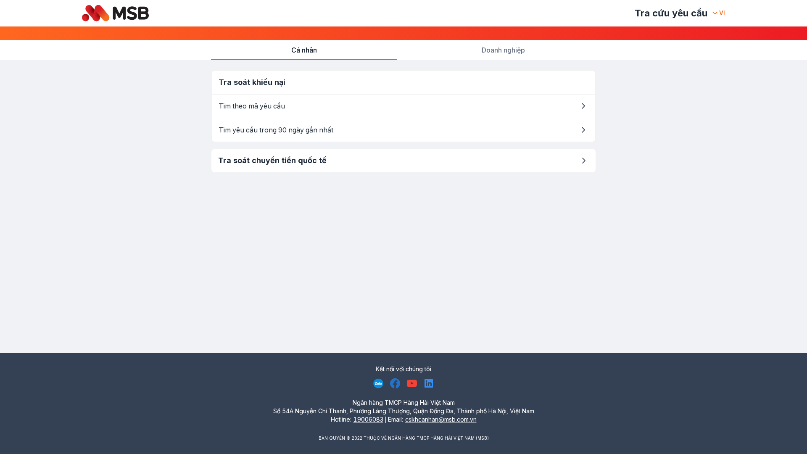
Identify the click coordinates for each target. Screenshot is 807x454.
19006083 (368, 419)
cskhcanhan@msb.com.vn (441, 419)
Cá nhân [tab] (304, 50)
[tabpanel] (403, 121)
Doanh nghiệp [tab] (503, 50)
